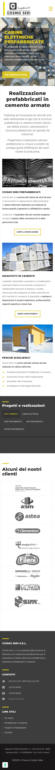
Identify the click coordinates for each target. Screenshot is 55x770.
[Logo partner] (27, 488)
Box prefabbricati (34, 421)
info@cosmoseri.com (16, 699)
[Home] (17, 8)
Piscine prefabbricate (14, 429)
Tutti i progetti (11, 414)
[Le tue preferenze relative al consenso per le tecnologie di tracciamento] (5, 765)
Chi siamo (8, 718)
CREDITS (16, 760)
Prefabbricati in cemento (15, 722)
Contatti (8, 732)
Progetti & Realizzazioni (15, 727)
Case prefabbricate (13, 421)
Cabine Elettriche (30, 414)
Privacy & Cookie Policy (32, 760)
